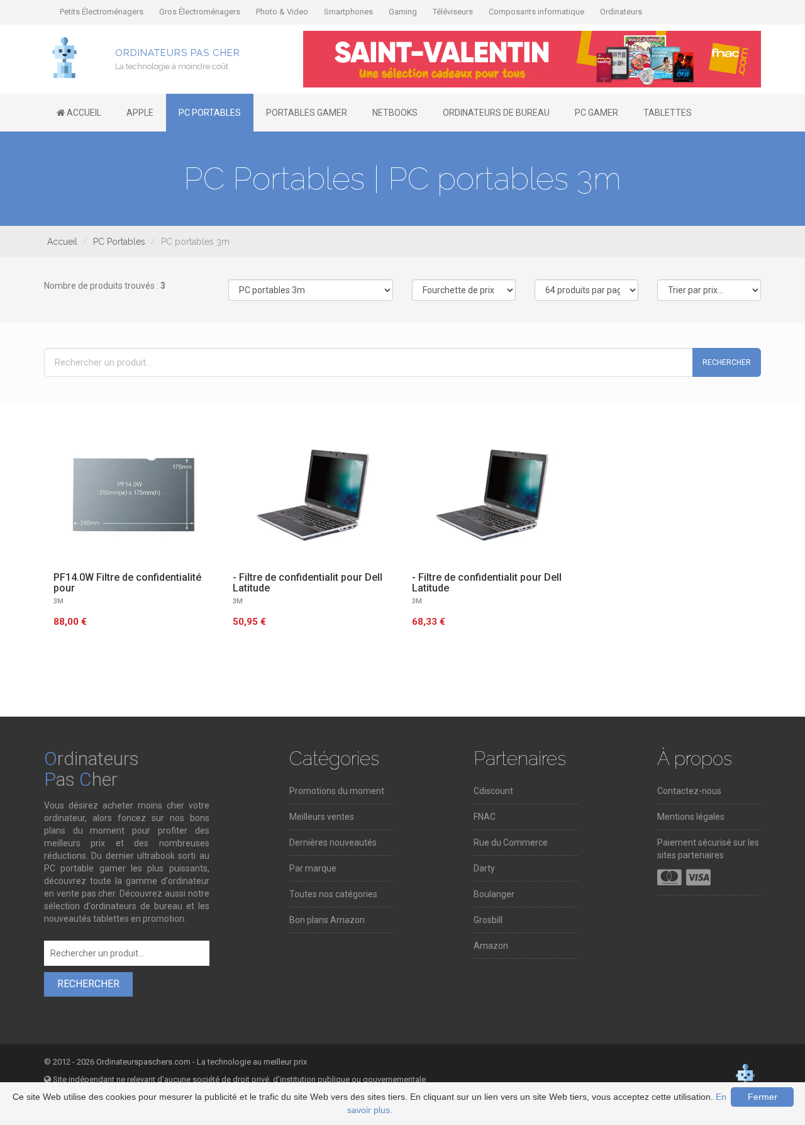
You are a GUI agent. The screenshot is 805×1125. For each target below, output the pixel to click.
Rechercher (726, 362)
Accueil (62, 242)
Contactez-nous (689, 791)
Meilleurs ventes (321, 817)
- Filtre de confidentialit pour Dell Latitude (307, 583)
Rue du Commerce (511, 842)
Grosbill (488, 920)
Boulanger (494, 894)
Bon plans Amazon (327, 920)
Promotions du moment (336, 791)
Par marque (312, 868)
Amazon (491, 946)
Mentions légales (690, 817)
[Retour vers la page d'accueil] (64, 57)
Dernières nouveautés (333, 842)
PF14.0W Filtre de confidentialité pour (127, 583)
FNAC (485, 817)
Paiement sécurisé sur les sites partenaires (708, 848)
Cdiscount (493, 791)
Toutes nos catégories (333, 894)
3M (58, 601)
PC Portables (119, 242)
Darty (484, 868)
